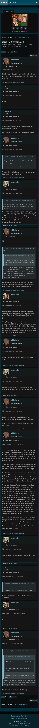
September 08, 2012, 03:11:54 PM (13, 241)
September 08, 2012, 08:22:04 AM (10, 69)
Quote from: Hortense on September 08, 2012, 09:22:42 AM (19, 156)
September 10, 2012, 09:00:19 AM (14, 643)
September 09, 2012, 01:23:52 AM (13, 411)
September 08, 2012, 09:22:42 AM (13, 120)
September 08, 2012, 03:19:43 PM (13, 305)
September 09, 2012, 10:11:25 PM (14, 549)
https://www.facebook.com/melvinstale (14, 82)
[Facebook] (13, 28)
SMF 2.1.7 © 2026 (14, 723)
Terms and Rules (18, 718)
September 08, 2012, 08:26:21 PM (13, 381)
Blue (19, 31)
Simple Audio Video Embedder (19, 725)
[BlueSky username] (17, 28)
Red (15, 31)
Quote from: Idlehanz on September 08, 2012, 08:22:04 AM (19, 200)
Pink (26, 31)
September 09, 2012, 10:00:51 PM (14, 444)
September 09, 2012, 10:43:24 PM (14, 576)
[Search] (37, 3)
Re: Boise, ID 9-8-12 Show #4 (11, 91)
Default (12, 31)
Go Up (3, 696)
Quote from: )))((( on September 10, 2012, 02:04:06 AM (18, 651)
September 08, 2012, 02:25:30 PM (13, 149)
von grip (15, 182)
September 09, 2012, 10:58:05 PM (16, 614)
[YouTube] (25, 28)
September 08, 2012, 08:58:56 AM (13, 95)
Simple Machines (25, 723)
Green (17, 31)
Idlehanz (15, 60)
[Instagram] (21, 28)
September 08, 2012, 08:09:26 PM (13, 351)
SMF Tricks (22, 721)
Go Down (4, 51)
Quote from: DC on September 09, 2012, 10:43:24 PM (18, 656)
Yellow (22, 31)
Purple (24, 31)
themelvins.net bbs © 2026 (19, 716)
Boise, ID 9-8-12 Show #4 (10, 67)
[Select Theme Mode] (20, 2)
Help (12, 718)
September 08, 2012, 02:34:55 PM (13, 193)
